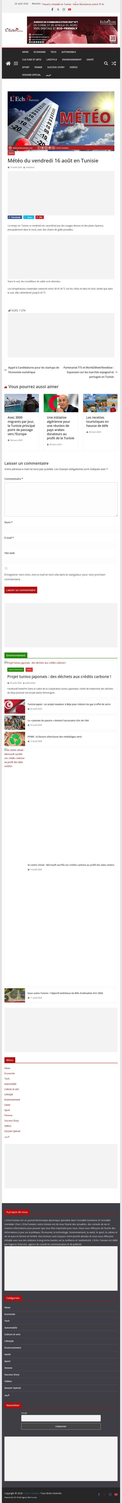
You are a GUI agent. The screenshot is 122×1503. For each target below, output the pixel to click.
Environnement (71, 59)
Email (24, 1412)
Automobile (68, 51)
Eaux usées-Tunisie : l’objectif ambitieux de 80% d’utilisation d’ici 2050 (66, 993)
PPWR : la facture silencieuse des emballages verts (55, 736)
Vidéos (74, 67)
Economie (40, 51)
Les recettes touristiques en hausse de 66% (97, 421)
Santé (90, 59)
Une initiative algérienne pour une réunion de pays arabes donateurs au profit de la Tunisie (60, 427)
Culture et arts (31, 59)
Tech (53, 51)
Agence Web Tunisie (29, 1497)
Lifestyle (51, 59)
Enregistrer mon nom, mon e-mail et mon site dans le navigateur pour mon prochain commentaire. (54, 577)
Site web (9, 553)
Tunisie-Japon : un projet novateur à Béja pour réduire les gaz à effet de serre (69, 704)
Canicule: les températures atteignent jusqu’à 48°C (68, 3)
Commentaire (13, 479)
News (25, 51)
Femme (38, 67)
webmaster (30, 683)
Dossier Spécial (31, 74)
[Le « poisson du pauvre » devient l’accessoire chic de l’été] (14, 723)
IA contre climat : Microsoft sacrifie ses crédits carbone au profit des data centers (71, 864)
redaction (30, 167)
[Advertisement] (61, 193)
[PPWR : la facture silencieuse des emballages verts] (14, 739)
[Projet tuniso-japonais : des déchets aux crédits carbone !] (61, 663)
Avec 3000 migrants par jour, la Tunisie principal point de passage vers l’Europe (21, 425)
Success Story (55, 67)
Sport (25, 67)
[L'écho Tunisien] (8, 63)
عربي (48, 74)
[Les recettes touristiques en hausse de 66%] (100, 396)
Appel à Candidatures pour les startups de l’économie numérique (33, 370)
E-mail (9, 538)
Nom (8, 522)
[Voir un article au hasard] (114, 63)
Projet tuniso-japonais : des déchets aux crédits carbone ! (59, 676)
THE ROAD (17, 1497)
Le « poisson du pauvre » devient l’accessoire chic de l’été (58, 720)
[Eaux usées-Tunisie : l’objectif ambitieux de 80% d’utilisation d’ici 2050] (14, 995)
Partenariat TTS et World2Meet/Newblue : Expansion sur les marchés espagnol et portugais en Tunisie (89, 372)
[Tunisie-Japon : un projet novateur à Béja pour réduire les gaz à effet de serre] (14, 706)
